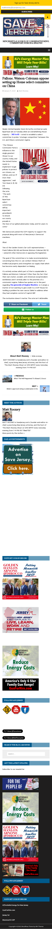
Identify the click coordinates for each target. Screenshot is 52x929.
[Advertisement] (31, 203)
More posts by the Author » (13, 433)
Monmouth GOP (8, 920)
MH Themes (39, 926)
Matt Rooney (23, 91)
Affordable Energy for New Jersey (15, 905)
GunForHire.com (8, 910)
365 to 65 (15, 134)
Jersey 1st (6, 915)
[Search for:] (26, 754)
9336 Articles (37, 356)
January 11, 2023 (9, 91)
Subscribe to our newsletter (13, 769)
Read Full (26, 430)
